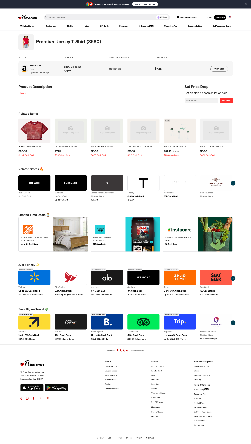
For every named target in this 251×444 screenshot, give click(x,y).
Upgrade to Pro (170, 26)
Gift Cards (104, 26)
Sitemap (150, 437)
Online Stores (28, 26)
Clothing (197, 379)
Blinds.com (155, 397)
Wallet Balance (111, 379)
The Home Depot (158, 393)
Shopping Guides (195, 26)
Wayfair (154, 388)
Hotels (86, 26)
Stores (154, 361)
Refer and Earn (111, 375)
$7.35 (158, 68)
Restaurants (51, 26)
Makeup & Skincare (202, 375)
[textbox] (230, 17)
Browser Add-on (200, 407)
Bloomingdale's (157, 366)
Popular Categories (203, 361)
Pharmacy (123, 26)
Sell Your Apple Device (222, 26)
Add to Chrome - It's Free (145, 4)
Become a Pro (200, 394)
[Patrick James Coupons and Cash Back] (216, 188)
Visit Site (219, 69)
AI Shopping (144, 26)
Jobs (110, 437)
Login (209, 17)
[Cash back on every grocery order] (197, 234)
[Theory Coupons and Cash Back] (143, 188)
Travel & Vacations (201, 366)
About (108, 361)
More (23, 93)
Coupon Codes (111, 370)
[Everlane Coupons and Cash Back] (71, 188)
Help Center (199, 425)
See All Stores (157, 401)
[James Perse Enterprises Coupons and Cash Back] (107, 188)
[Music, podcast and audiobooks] (125, 234)
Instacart (155, 379)
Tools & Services (202, 385)
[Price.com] (32, 369)
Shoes (196, 370)
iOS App (197, 398)
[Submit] (46, 18)
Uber (153, 375)
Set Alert (226, 100)
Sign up (219, 17)
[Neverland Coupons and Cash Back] (180, 188)
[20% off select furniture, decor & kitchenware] (53, 234)
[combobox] (106, 17)
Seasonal (155, 407)
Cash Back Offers (112, 366)
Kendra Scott (156, 370)
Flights (70, 26)
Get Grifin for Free (201, 420)
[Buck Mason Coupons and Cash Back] (34, 188)
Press (129, 437)
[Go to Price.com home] (27, 17)
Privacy (139, 437)
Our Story (109, 384)
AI (163, 17)
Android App (199, 403)
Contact (100, 437)
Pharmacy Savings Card (203, 416)
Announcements (112, 388)
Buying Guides (157, 411)
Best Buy (155, 384)
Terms (119, 437)
